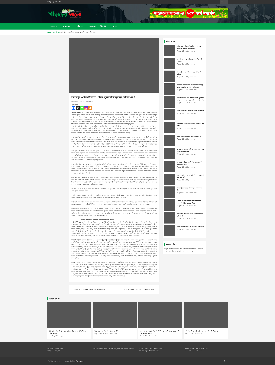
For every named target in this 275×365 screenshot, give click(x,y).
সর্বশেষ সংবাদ (170, 41)
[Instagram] (86, 108)
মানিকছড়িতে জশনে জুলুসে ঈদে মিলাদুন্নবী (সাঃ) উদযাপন (190, 226)
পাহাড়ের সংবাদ (53, 26)
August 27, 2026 (182, 51)
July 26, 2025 (144, 336)
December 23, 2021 (78, 101)
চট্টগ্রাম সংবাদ (66, 26)
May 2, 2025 (189, 334)
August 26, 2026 (182, 139)
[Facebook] (73, 108)
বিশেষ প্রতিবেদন (54, 298)
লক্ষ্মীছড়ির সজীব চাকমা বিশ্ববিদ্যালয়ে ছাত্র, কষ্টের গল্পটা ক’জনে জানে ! (202, 331)
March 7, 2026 (53, 336)
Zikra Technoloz (78, 361)
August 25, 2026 (182, 206)
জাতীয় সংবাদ (79, 26)
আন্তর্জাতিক (92, 26)
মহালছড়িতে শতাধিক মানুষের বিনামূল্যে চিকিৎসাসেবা (189, 136)
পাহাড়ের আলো (89, 101)
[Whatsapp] (82, 108)
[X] (78, 108)
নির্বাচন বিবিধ (103, 26)
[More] (90, 108)
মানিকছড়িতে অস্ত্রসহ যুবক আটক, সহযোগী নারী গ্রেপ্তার (190, 110)
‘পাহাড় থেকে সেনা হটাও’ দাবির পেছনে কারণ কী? (106, 331)
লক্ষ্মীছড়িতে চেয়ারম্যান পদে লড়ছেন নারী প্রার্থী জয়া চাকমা (139, 289)
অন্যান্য (115, 26)
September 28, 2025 (101, 334)
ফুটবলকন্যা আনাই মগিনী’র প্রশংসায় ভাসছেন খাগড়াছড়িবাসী (89, 289)
